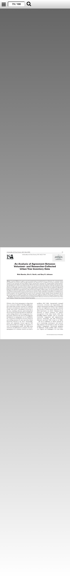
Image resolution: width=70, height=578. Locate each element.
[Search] (28, 4)
